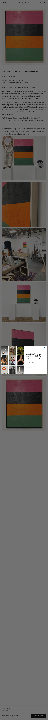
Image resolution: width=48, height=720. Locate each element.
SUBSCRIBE (28, 366)
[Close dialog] (45, 347)
